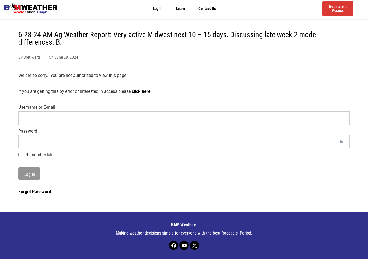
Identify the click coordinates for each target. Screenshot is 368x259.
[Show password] (341, 141)
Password (27, 131)
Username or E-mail (36, 107)
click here (141, 91)
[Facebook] (173, 245)
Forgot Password (34, 191)
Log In (157, 8)
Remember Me (39, 154)
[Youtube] (184, 245)
